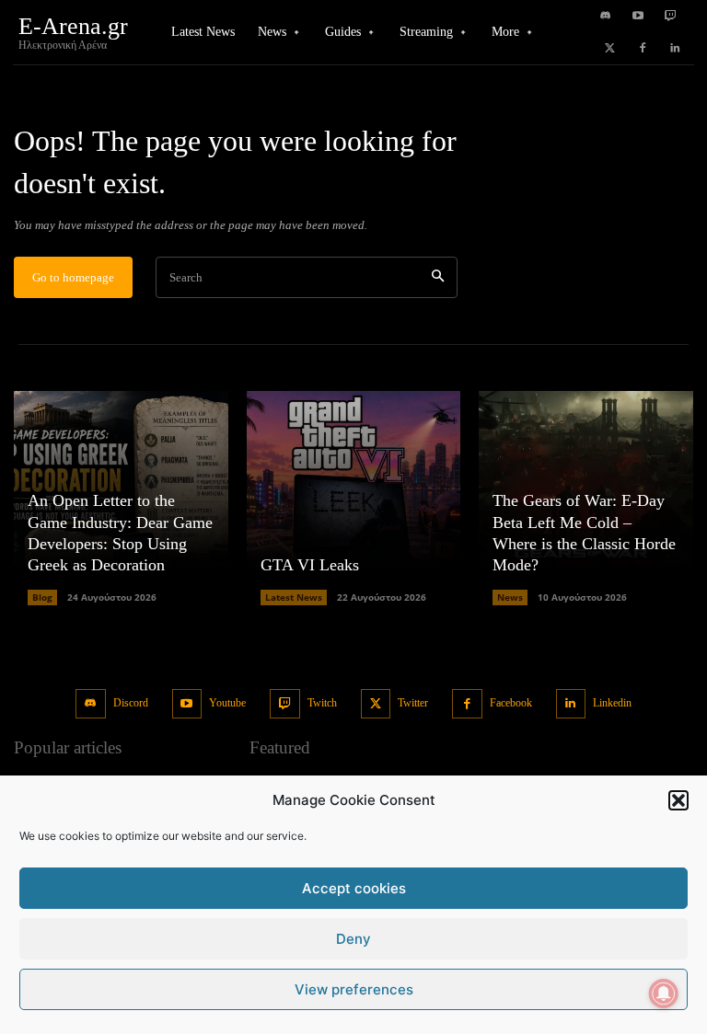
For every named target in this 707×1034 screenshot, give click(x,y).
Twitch (322, 702)
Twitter (413, 702)
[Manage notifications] (663, 993)
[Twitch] (670, 16)
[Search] (438, 277)
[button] (678, 800)
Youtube (227, 702)
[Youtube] (638, 16)
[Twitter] (610, 49)
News (510, 597)
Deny (353, 939)
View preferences (354, 989)
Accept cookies (354, 888)
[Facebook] (642, 49)
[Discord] (606, 16)
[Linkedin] (675, 49)
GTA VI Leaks (310, 565)
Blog (42, 597)
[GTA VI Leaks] (354, 498)
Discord (130, 702)
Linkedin (612, 702)
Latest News (293, 597)
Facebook (511, 702)
